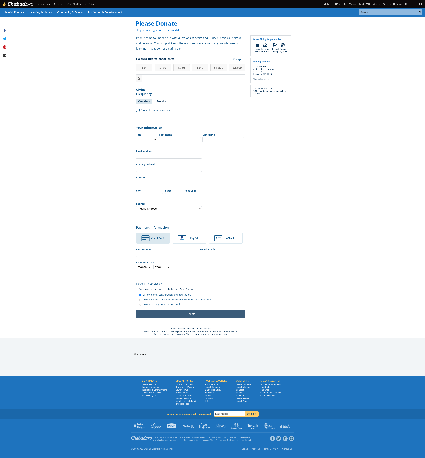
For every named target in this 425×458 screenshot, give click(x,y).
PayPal (194, 238)
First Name (165, 134)
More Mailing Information (263, 79)
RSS (207, 401)
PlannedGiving (275, 50)
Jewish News (182, 390)
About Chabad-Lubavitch (271, 384)
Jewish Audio (242, 401)
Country (140, 203)
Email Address (144, 151)
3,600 (237, 68)
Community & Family (70, 12)
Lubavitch (189, 437)
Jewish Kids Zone (184, 395)
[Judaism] (18, 4)
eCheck (230, 238)
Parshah (240, 395)
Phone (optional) (145, 164)
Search (208, 395)
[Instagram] (291, 438)
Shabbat (240, 390)
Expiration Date (145, 262)
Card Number (144, 249)
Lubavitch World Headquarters (239, 437)
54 (144, 68)
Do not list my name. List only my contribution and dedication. (177, 299)
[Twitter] (278, 438)
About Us (256, 449)
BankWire (257, 50)
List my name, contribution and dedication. (167, 294)
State (168, 190)
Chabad (181, 437)
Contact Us (287, 449)
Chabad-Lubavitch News (271, 393)
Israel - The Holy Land (186, 401)
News (221, 426)
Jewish (230, 440)
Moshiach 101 (182, 393)
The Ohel (264, 390)
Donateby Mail (283, 50)
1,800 (218, 68)
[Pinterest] (285, 438)
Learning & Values (40, 12)
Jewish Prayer (242, 398)
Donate (399, 4)
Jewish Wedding (243, 387)
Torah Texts (253, 426)
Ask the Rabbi (357, 4)
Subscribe (209, 393)
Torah (212, 440)
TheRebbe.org (182, 404)
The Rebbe (265, 387)
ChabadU (188, 426)
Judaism (219, 440)
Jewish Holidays (243, 384)
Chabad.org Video (184, 384)
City (138, 190)
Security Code (207, 249)
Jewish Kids (285, 426)
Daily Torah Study (213, 390)
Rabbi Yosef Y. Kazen (192, 440)
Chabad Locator (267, 395)
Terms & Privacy (271, 449)
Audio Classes (204, 426)
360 (181, 68)
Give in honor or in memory (156, 110)
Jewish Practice (14, 12)
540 (200, 68)
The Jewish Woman (185, 387)
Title (138, 134)
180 (162, 68)
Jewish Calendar (212, 387)
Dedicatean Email (265, 50)
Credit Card (157, 238)
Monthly (162, 101)
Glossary (209, 398)
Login (329, 4)
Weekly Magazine (150, 395)
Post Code (190, 190)
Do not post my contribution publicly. (163, 304)
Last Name (208, 134)
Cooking (237, 426)
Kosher (239, 393)
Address (140, 177)
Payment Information (152, 227)
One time (144, 101)
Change (237, 59)
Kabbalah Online (183, 398)
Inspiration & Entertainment (105, 12)
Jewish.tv (172, 426)
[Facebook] (272, 438)
